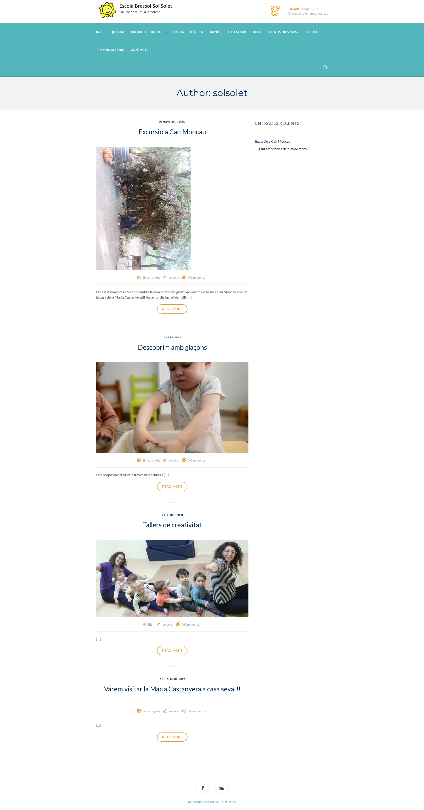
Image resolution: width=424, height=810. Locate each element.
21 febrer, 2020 (172, 515)
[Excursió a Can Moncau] (143, 208)
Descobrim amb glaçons (172, 347)
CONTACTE (139, 49)
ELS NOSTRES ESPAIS (283, 32)
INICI (99, 32)
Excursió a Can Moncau (172, 132)
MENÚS (215, 32)
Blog (151, 624)
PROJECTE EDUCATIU (147, 32)
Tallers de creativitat (172, 525)
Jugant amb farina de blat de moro (281, 149)
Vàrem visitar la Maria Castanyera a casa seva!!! (172, 689)
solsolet (174, 277)
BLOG (257, 32)
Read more (172, 309)
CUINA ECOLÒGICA (188, 32)
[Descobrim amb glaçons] (172, 407)
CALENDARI (237, 32)
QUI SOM (117, 32)
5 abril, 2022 (172, 337)
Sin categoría (151, 277)
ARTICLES (314, 32)
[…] (189, 297)
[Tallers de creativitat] (172, 578)
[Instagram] (221, 788)
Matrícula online (112, 49)
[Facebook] (203, 788)
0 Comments (196, 277)
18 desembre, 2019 (172, 679)
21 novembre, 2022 (172, 121)
